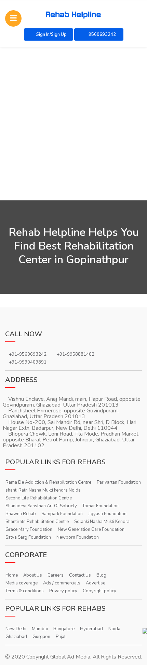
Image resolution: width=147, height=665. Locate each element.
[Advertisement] (73, 123)
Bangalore (64, 629)
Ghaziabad (16, 637)
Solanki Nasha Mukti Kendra (102, 522)
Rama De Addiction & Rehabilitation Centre (48, 482)
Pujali (61, 637)
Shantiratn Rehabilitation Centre (37, 522)
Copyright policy (99, 591)
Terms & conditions (24, 591)
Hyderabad (91, 629)
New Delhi (15, 629)
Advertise (95, 583)
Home (11, 575)
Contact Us (80, 575)
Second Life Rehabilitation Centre (38, 498)
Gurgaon (41, 637)
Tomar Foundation (100, 506)
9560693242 (102, 34)
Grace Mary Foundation (28, 529)
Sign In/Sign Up (51, 34)
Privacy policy (63, 591)
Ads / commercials (61, 583)
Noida (114, 629)
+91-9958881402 (75, 354)
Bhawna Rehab (20, 514)
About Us (32, 575)
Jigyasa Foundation (107, 514)
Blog (101, 575)
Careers (56, 575)
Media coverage (21, 583)
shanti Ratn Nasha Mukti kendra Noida (43, 490)
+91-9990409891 (27, 362)
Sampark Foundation (62, 514)
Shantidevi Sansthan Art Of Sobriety (41, 506)
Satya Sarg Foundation (28, 537)
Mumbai (40, 629)
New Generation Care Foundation (91, 529)
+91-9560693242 (27, 354)
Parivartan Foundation (119, 482)
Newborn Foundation (77, 537)
